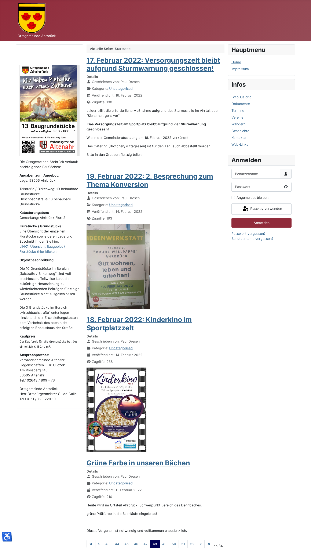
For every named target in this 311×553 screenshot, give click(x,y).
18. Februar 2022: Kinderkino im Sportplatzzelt (139, 323)
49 (164, 544)
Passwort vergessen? (248, 233)
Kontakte (238, 137)
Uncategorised (121, 88)
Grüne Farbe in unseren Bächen (138, 463)
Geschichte (240, 131)
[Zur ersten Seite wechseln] (91, 544)
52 (192, 544)
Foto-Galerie (241, 97)
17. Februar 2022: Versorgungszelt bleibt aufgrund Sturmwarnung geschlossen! (153, 64)
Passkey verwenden (265, 209)
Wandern (238, 124)
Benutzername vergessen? (252, 238)
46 (136, 544)
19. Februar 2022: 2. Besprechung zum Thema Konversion (150, 180)
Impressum (240, 69)
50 (174, 544)
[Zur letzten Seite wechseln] (208, 544)
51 (183, 544)
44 (117, 544)
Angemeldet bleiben (252, 197)
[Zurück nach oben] (304, 545)
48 (155, 544)
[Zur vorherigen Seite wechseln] (99, 544)
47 (145, 544)
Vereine (237, 117)
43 (107, 544)
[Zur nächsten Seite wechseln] (201, 544)
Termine (237, 110)
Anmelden (262, 223)
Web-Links (239, 144)
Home (236, 62)
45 (126, 544)
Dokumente (240, 104)
